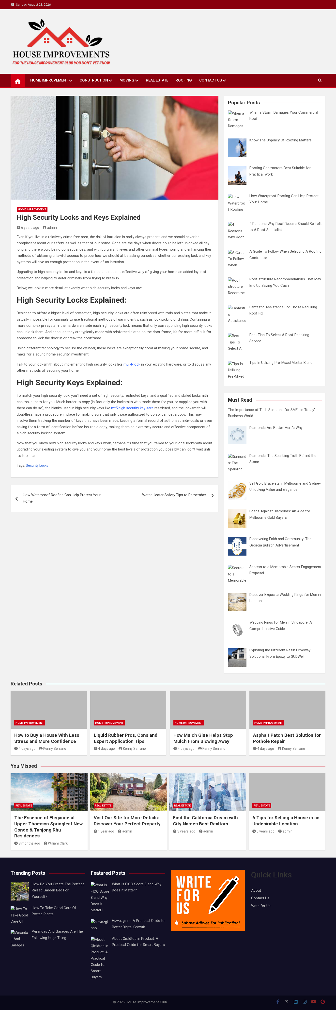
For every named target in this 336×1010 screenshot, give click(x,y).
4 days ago (27, 749)
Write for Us (261, 906)
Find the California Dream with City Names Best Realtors (205, 821)
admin (52, 228)
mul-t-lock (131, 364)
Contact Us (210, 80)
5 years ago (266, 831)
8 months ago (29, 843)
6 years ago (30, 228)
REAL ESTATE (157, 80)
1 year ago (106, 831)
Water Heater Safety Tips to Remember (174, 495)
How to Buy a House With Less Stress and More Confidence (46, 738)
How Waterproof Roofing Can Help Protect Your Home (62, 498)
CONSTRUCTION (94, 80)
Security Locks (37, 465)
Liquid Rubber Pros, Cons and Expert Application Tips (125, 738)
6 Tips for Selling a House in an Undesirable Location (286, 821)
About (256, 890)
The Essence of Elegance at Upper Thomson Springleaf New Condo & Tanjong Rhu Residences (48, 827)
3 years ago (186, 831)
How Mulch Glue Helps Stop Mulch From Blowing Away (203, 738)
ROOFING (184, 80)
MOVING (127, 80)
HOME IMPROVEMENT (49, 80)
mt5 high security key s (129, 408)
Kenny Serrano (54, 749)
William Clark (58, 843)
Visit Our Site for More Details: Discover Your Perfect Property (127, 821)
